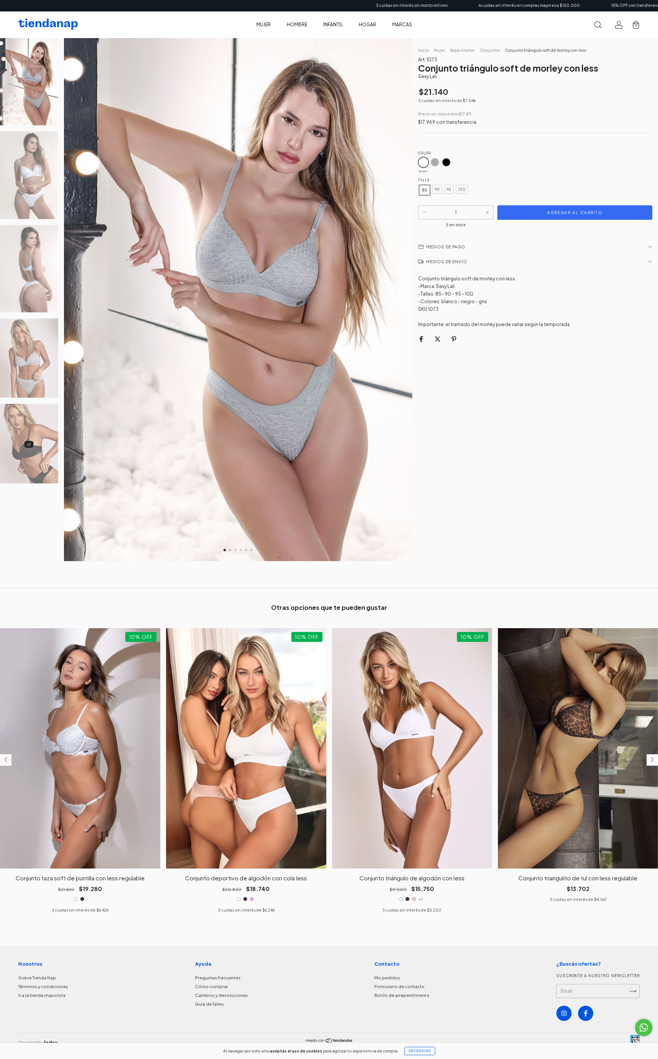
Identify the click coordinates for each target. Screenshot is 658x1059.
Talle (424, 180)
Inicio (423, 50)
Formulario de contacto (399, 986)
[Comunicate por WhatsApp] (643, 1027)
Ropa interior (462, 50)
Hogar (367, 24)
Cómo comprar (211, 986)
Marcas (402, 24)
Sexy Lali (427, 76)
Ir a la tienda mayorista (41, 995)
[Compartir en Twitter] (437, 339)
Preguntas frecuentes (218, 977)
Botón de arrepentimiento (402, 995)
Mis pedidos (387, 977)
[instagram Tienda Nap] (564, 1013)
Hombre (297, 24)
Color (424, 153)
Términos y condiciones (43, 986)
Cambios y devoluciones (221, 995)
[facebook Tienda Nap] (585, 1013)
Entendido (420, 1051)
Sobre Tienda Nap (37, 977)
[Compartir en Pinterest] (454, 339)
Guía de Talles (209, 1003)
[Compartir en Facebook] (421, 339)
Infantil (333, 24)
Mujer (263, 24)
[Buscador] (598, 26)
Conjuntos (490, 50)
